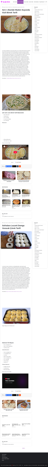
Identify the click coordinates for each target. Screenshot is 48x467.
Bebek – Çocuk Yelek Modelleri (39, 14)
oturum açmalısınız (11, 216)
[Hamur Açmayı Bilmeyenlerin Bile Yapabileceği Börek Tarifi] (6, 191)
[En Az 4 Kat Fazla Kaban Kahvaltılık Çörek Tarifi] (26, 191)
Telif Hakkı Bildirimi (4, 457)
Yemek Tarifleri (37, 50)
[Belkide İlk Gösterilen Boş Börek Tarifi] (6, 201)
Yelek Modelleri (37, 49)
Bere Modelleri (37, 15)
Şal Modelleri (37, 46)
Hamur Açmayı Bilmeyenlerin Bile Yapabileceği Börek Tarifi (6, 196)
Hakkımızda (30, 465)
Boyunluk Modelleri (37, 17)
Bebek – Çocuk (37, 12)
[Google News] (18, 162)
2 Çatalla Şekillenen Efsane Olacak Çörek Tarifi (13, 78)
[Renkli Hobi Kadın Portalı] (6, 2)
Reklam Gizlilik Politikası (5, 458)
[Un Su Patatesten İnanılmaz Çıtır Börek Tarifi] (16, 191)
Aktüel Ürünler (37, 11)
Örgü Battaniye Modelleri (38, 34)
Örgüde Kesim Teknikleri (38, 37)
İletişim (3, 460)
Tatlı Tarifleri (36, 47)
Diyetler (36, 21)
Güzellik (36, 24)
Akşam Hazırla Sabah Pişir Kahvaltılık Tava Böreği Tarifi (16, 206)
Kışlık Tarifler (37, 30)
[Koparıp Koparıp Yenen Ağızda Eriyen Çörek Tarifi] (26, 201)
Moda (35, 33)
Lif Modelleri (36, 31)
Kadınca (36, 28)
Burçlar (36, 18)
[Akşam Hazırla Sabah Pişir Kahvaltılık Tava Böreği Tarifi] (16, 201)
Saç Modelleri (37, 43)
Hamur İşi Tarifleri (37, 27)
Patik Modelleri (37, 40)
